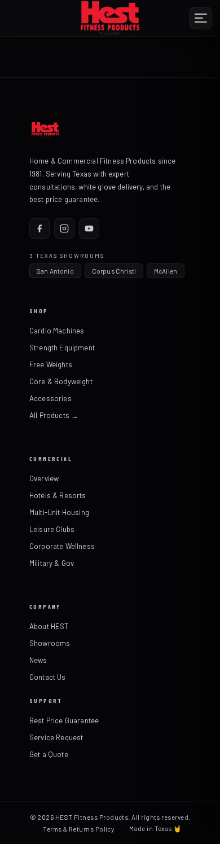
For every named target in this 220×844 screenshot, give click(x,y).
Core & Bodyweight (61, 381)
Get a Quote (48, 754)
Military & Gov (51, 563)
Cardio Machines (56, 330)
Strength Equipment (62, 347)
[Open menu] (201, 18)
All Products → (53, 415)
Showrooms (49, 643)
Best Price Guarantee (64, 720)
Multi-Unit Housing (59, 512)
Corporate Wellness (62, 546)
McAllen (165, 271)
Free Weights (50, 364)
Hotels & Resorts (57, 495)
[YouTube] (89, 228)
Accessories (50, 398)
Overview (44, 478)
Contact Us (47, 677)
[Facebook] (39, 228)
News (38, 660)
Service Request (56, 737)
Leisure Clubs (51, 529)
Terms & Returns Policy (78, 829)
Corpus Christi (114, 271)
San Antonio (55, 271)
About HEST (49, 626)
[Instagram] (64, 228)
